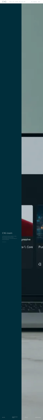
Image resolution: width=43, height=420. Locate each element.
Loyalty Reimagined (38, 417)
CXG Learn (26, 417)
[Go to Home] (4, 1)
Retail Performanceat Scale (15, 417)
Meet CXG (3, 417)
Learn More (4, 241)
